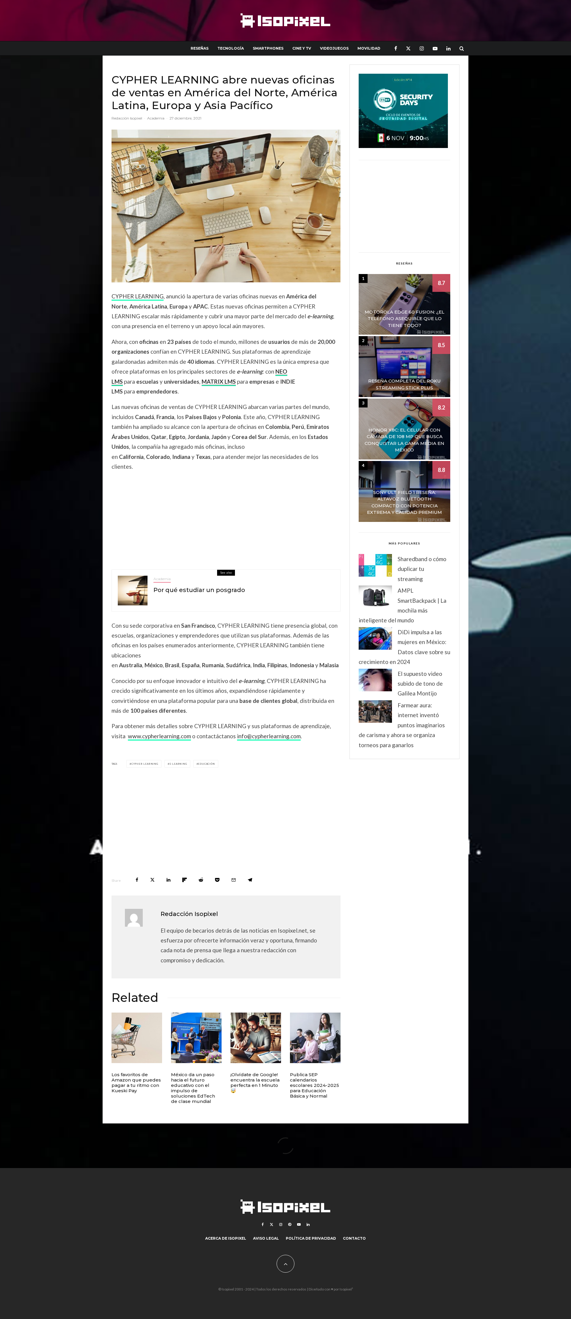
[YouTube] (435, 48)
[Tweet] (152, 880)
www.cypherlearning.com (159, 736)
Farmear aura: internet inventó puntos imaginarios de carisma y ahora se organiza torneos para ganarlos (402, 725)
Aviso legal (266, 1238)
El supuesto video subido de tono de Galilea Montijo (420, 683)
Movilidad (368, 48)
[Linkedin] (448, 48)
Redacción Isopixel (127, 118)
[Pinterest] (289, 1224)
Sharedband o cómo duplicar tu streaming (422, 568)
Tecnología (230, 48)
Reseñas (199, 48)
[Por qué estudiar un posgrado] (133, 590)
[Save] (217, 880)
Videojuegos (334, 48)
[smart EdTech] (196, 1038)
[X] (408, 48)
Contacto (354, 1238)
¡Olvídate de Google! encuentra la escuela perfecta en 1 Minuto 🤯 (255, 1082)
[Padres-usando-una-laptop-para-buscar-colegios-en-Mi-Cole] (255, 1038)
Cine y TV (301, 48)
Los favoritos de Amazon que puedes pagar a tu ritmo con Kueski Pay (136, 1082)
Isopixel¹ (346, 1289)
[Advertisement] (226, 519)
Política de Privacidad (311, 1238)
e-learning (178, 763)
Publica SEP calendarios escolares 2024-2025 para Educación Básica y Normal (314, 1085)
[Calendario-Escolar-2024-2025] (315, 1038)
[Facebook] (395, 48)
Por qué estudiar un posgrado (199, 590)
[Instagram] (421, 48)
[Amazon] (137, 1038)
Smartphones (268, 48)
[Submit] (201, 880)
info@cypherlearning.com (269, 736)
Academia (155, 118)
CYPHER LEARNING (138, 296)
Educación (206, 763)
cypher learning (144, 763)
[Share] (137, 880)
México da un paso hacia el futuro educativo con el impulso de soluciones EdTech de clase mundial (193, 1088)
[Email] (233, 880)
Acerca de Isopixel (225, 1238)
